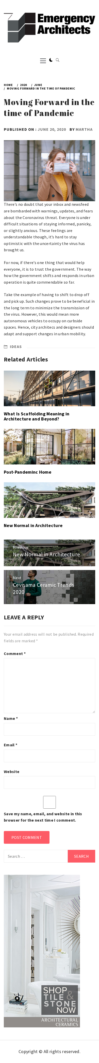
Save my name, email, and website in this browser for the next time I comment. (43, 817)
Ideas (16, 346)
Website (11, 771)
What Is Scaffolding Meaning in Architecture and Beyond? (37, 416)
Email (10, 744)
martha (84, 129)
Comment (15, 653)
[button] (51, 60)
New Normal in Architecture (33, 525)
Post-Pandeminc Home (27, 472)
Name (11, 718)
